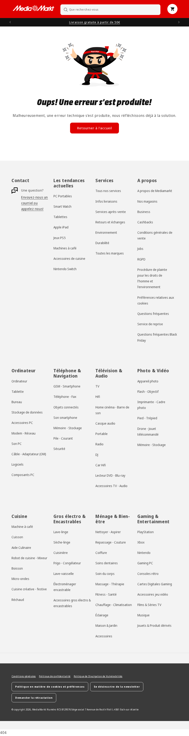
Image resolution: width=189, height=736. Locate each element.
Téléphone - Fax (64, 396)
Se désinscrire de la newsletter (117, 686)
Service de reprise (150, 324)
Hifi (97, 396)
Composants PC (23, 475)
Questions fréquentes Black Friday (157, 337)
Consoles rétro (148, 573)
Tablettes (60, 217)
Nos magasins (147, 201)
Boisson (17, 568)
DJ (96, 454)
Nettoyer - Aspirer (108, 532)
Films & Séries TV (149, 605)
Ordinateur (19, 381)
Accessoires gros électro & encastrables (72, 603)
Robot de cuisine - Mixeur (29, 558)
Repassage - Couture (110, 542)
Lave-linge (60, 532)
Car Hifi (100, 465)
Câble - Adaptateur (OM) (29, 454)
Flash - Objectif (148, 391)
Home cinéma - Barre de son (112, 410)
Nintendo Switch (65, 269)
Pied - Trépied (147, 418)
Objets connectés (66, 407)
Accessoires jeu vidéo (152, 594)
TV (97, 386)
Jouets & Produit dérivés (154, 625)
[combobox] (110, 9)
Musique (143, 615)
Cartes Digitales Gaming (154, 584)
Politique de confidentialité (55, 676)
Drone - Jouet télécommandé (148, 431)
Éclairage (101, 615)
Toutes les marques (109, 253)
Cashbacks (145, 222)
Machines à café (65, 248)
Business (143, 212)
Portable (101, 434)
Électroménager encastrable (64, 587)
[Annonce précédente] (10, 22)
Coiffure (101, 552)
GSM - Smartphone (66, 386)
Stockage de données (27, 412)
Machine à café (22, 526)
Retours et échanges (110, 222)
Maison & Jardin (106, 625)
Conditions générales (24, 676)
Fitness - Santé (106, 594)
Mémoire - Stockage (67, 428)
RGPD (141, 259)
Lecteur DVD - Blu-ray (110, 475)
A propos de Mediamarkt (154, 191)
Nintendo (144, 552)
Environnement (106, 232)
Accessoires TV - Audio (111, 486)
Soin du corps (105, 573)
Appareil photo (147, 381)
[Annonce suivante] (179, 22)
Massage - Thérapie (109, 584)
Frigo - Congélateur (67, 563)
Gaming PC (145, 563)
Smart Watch (62, 206)
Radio (99, 444)
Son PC (17, 443)
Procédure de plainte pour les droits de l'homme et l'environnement (152, 278)
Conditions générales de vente (154, 235)
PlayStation (145, 532)
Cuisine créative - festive (29, 589)
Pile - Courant (63, 438)
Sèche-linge (61, 542)
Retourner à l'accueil (94, 128)
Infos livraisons (106, 201)
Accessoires (103, 636)
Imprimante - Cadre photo (151, 405)
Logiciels (18, 464)
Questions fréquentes (153, 313)
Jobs (140, 248)
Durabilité (102, 243)
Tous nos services (108, 191)
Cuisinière (60, 552)
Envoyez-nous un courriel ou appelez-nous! (34, 203)
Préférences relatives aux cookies (155, 300)
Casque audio (105, 423)
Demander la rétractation (34, 697)
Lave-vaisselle (63, 573)
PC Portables (62, 196)
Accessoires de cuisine (69, 258)
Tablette (18, 391)
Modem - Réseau (23, 433)
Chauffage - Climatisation (113, 605)
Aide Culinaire (21, 547)
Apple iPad (60, 227)
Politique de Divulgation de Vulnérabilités (98, 676)
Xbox (141, 542)
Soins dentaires (106, 563)
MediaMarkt (39, 709)
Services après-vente (110, 212)
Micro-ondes (20, 578)
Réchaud (18, 599)
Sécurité (59, 448)
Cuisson (17, 537)
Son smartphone (65, 417)
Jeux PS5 (59, 238)
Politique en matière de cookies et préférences (50, 686)
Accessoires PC (22, 422)
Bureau (17, 402)
